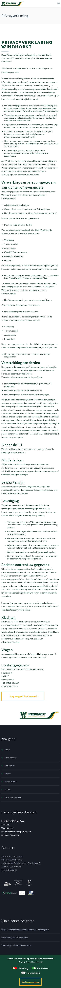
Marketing (23, 968)
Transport (5, 824)
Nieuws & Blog (10, 781)
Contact (8, 789)
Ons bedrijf (9, 765)
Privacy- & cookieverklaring (30, 962)
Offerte (8, 773)
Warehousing (7, 828)
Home (7, 750)
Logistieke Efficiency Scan (12, 821)
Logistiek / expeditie (10, 835)
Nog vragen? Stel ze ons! (23, 696)
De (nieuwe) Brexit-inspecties (14, 937)
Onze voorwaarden (13, 797)
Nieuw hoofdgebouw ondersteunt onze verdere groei (25, 929)
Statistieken (42, 968)
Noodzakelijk (33, 972)
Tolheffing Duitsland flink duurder (16, 945)
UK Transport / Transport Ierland (16, 831)
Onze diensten (11, 757)
